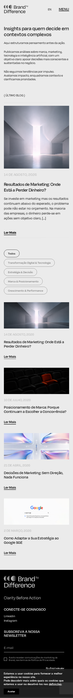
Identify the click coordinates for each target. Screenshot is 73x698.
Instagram (10, 620)
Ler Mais (10, 232)
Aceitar (11, 691)
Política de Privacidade (43, 660)
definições (55, 684)
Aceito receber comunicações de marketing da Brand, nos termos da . (33, 659)
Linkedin (9, 616)
